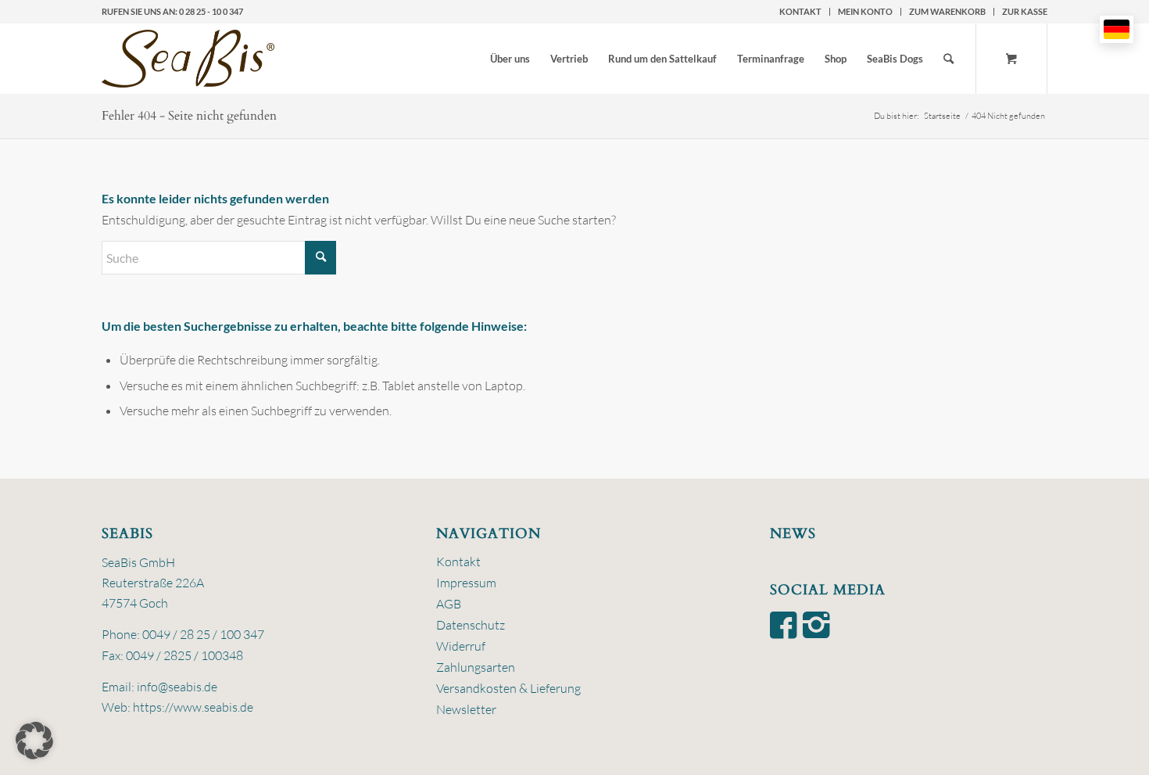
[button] (34, 740)
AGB (448, 604)
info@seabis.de (177, 686)
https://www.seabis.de (193, 707)
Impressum (466, 582)
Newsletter (466, 709)
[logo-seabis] (188, 58)
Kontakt (800, 11)
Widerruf (460, 646)
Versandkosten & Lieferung (508, 688)
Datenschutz (470, 625)
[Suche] (948, 58)
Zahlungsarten (475, 667)
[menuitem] (800, 12)
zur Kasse (1024, 11)
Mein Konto (865, 11)
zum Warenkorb (947, 11)
